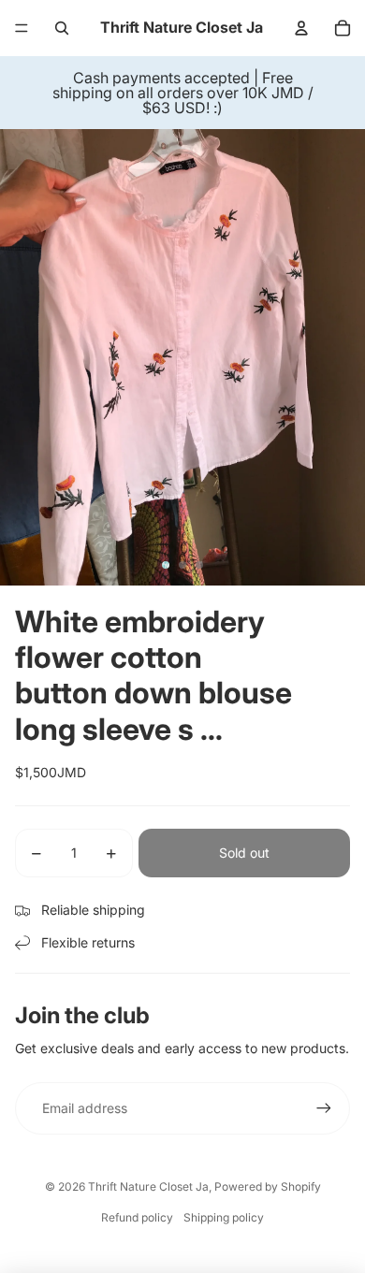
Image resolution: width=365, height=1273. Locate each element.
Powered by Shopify (267, 1186)
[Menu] (21, 28)
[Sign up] (324, 1108)
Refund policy (137, 1217)
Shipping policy (223, 1217)
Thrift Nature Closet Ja (148, 1186)
